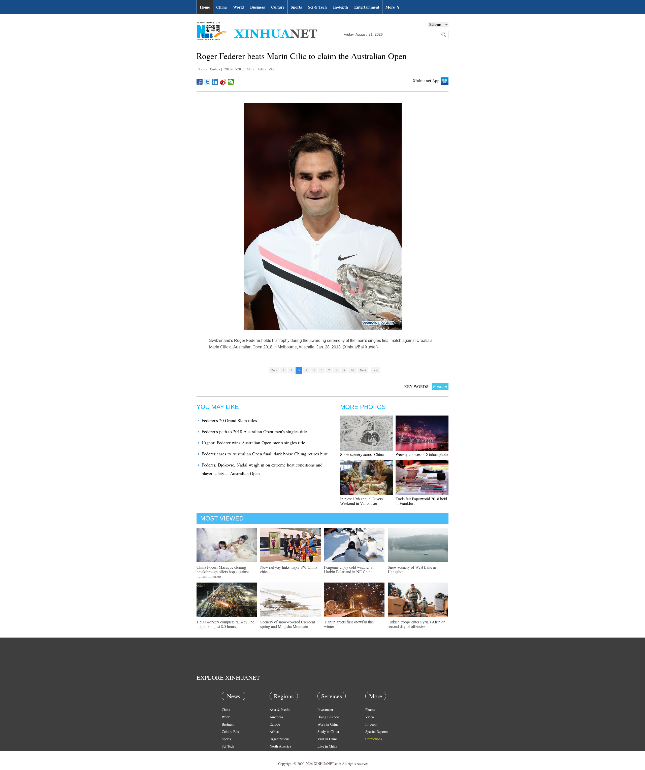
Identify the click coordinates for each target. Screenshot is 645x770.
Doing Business (328, 716)
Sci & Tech (317, 7)
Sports (296, 7)
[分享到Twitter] (207, 82)
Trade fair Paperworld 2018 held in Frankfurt (421, 501)
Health (226, 753)
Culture (277, 7)
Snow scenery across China (362, 454)
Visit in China (327, 738)
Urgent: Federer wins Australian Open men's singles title (253, 442)
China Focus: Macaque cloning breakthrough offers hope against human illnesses (223, 571)
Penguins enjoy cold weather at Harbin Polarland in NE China (348, 569)
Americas (276, 716)
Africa (274, 731)
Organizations (279, 738)
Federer (440, 386)
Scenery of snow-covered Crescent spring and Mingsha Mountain (287, 624)
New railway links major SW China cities (288, 569)
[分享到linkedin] (215, 82)
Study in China (328, 731)
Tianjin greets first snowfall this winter (349, 624)
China (221, 7)
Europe (275, 724)
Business (257, 7)
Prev (274, 370)
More (392, 7)
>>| (375, 370)
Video (369, 716)
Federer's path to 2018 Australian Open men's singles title (254, 431)
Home (205, 7)
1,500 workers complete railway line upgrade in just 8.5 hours (225, 624)
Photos (370, 709)
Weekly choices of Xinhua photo (422, 454)
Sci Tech (228, 746)
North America (280, 746)
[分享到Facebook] (200, 82)
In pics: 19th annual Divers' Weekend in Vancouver (361, 501)
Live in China (327, 746)
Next (363, 370)
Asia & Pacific (280, 709)
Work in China (327, 724)
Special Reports (376, 731)
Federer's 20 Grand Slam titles (229, 420)
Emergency (325, 753)
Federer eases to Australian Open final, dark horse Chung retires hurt (265, 454)
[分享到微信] (231, 82)
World (238, 7)
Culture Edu (230, 731)
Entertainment (366, 7)
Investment (325, 709)
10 (352, 370)
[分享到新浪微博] (223, 82)
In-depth (340, 7)
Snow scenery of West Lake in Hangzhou (412, 569)
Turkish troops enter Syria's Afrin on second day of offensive (416, 624)
